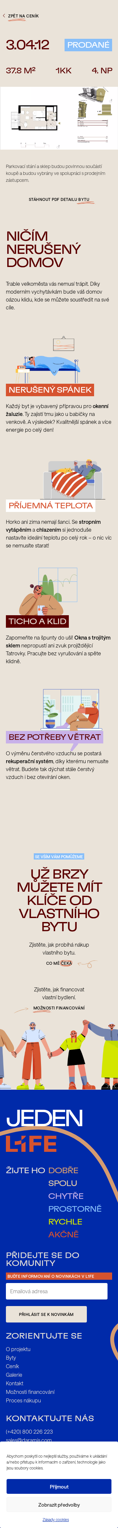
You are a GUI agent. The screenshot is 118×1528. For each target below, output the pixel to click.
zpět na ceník (23, 15)
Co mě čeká (59, 963)
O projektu (18, 1349)
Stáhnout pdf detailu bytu (59, 199)
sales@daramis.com (29, 1440)
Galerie (14, 1374)
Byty (11, 1357)
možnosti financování (59, 1008)
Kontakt (14, 1383)
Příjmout (59, 1487)
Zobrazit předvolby (59, 1505)
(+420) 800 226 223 (29, 1431)
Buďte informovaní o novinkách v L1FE (51, 1276)
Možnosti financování (30, 1392)
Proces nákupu (23, 1400)
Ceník (12, 1366)
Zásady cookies (56, 1519)
